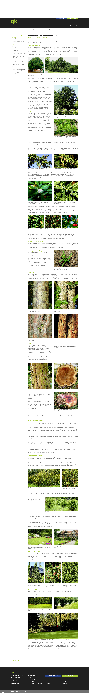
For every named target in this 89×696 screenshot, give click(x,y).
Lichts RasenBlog (15, 50)
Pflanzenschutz (15, 40)
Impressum (24, 691)
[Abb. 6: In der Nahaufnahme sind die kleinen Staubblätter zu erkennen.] (66, 161)
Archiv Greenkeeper (35, 26)
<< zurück (30, 653)
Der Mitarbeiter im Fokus (17, 54)
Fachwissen (38, 29)
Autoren (43, 26)
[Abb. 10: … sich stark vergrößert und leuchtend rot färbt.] (53, 221)
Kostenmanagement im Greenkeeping (19, 53)
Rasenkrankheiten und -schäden (18, 41)
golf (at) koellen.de (15, 683)
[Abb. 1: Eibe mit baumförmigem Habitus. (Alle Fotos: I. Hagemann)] (36, 65)
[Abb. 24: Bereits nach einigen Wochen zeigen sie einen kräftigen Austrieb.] (61, 504)
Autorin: (30, 650)
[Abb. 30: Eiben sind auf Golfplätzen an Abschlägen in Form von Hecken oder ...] (40, 602)
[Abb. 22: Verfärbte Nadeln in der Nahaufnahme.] (70, 478)
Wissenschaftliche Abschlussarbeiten (19, 69)
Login (76, 25)
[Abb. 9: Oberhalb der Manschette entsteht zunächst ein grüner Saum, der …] (36, 221)
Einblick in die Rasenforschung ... (18, 70)
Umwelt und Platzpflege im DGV (18, 64)
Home (12, 26)
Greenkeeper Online (19, 29)
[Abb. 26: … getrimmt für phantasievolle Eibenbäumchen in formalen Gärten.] (66, 537)
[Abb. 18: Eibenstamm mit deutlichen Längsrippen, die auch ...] (40, 376)
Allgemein (14, 38)
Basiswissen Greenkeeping (17, 52)
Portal (12, 29)
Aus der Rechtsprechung (17, 49)
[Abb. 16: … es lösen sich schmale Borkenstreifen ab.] (66, 326)
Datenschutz (18, 691)
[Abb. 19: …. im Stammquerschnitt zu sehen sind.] (66, 376)
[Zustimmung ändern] (3, 693)
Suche (70, 25)
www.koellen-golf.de (15, 684)
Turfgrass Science (14, 66)
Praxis (12, 46)
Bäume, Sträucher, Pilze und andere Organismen (51, 29)
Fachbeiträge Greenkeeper (22, 26)
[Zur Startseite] (15, 21)
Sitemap (12, 691)
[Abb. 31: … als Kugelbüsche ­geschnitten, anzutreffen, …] (66, 603)
